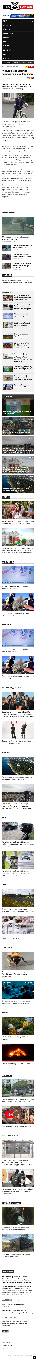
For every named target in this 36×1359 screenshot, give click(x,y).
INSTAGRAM (21, 1357)
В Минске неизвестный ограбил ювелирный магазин (23, 315)
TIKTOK (27, 1357)
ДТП (4, 42)
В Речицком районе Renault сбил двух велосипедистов (22, 246)
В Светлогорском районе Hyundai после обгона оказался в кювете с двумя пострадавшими (22, 346)
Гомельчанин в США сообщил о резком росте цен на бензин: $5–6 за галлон (18, 1100)
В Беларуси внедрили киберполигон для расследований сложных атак (16, 1002)
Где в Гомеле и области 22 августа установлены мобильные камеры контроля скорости (23, 326)
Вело (19, 66)
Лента (5, 21)
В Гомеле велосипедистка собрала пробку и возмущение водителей (16, 238)
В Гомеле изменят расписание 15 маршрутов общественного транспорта (16, 432)
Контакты (6, 1349)
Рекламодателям (8, 1345)
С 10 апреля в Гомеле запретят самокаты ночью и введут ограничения (21, 266)
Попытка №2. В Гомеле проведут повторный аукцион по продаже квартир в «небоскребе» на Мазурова (18, 450)
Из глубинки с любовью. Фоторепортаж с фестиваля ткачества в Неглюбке (22, 298)
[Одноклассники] (30, 78)
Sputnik (5, 80)
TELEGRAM (13, 1357)
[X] (33, 78)
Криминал (6, 38)
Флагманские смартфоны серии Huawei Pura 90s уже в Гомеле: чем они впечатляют (23, 378)
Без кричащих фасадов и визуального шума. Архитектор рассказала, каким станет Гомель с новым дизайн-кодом (23, 358)
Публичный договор (8, 1323)
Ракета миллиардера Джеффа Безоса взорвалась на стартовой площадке (16, 1065)
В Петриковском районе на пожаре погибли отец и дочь (16, 1255)
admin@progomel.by (28, 1314)
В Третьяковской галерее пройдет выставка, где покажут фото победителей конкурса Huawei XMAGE (17, 1162)
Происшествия (8, 33)
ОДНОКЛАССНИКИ (19, 1355)
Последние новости (7, 292)
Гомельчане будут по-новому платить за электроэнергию (23, 368)
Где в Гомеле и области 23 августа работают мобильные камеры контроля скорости (23, 307)
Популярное (8, 396)
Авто (14, 66)
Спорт (5, 54)
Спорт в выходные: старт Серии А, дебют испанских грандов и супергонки (22, 336)
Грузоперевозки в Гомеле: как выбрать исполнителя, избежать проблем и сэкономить (17, 1191)
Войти (5, 1339)
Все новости (6, 66)
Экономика (7, 50)
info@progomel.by (7, 1306)
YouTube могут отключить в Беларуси (17, 1126)
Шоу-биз (6, 46)
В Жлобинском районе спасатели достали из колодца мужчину (15, 1228)
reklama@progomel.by (20, 1310)
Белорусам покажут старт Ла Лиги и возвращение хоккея (16, 937)
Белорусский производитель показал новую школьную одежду (17, 742)
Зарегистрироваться (9, 1336)
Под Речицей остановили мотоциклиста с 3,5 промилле (23, 386)
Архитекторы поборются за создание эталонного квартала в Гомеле (16, 489)
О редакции (6, 1342)
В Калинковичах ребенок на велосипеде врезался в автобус (22, 256)
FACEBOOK (29, 1355)
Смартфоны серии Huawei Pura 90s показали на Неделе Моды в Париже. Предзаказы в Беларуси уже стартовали (18, 714)
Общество (6, 29)
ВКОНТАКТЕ (10, 1355)
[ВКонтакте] (28, 78)
